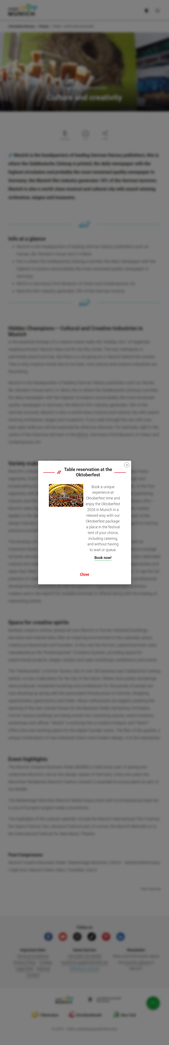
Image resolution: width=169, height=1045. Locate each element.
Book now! (102, 557)
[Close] (126, 465)
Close (84, 574)
